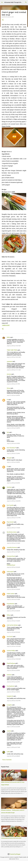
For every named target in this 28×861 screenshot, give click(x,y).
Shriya (8, 388)
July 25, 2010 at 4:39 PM (13, 395)
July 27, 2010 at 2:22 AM (13, 726)
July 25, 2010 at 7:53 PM (13, 453)
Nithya (8, 615)
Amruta (9, 374)
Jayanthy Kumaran (12, 547)
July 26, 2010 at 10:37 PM (13, 700)
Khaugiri (9, 457)
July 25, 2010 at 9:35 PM (13, 483)
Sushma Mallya (11, 650)
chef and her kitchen (12, 625)
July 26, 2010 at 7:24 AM (13, 621)
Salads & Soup (5, 325)
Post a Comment (6, 759)
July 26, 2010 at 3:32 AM (13, 567)
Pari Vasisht (10, 505)
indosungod (10, 571)
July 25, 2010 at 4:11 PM (13, 384)
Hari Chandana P (11, 447)
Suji (8, 432)
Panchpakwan (10, 686)
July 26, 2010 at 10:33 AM (14, 646)
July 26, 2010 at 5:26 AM (13, 589)
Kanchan (9, 487)
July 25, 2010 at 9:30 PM (13, 462)
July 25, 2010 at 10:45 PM (13, 501)
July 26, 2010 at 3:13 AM (13, 543)
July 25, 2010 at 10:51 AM (14, 357)
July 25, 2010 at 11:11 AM (14, 370)
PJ (7, 399)
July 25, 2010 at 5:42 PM (13, 428)
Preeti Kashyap (11, 663)
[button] (3, 20)
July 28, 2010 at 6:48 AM (13, 756)
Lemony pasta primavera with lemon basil (11, 838)
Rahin (8, 337)
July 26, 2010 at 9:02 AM (13, 632)
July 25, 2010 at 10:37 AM (14, 345)
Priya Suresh (10, 522)
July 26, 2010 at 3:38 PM (13, 692)
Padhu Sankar (10, 593)
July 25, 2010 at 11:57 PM (13, 517)
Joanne (9, 731)
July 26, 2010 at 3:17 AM (13, 552)
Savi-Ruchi (10, 636)
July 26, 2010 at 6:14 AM (13, 599)
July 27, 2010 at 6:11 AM (13, 747)
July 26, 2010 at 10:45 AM (14, 659)
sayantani (9, 361)
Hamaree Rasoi (11, 556)
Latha (8, 751)
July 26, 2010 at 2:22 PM (13, 681)
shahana (9, 674)
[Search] (26, 2)
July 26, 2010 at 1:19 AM (13, 527)
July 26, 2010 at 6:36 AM (13, 610)
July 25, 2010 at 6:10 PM (13, 443)
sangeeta (9, 705)
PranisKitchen (10, 603)
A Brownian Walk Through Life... (13, 2)
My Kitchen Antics (12, 532)
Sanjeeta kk (10, 696)
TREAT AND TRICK (12, 350)
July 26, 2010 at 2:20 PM (13, 670)
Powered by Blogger (14, 854)
